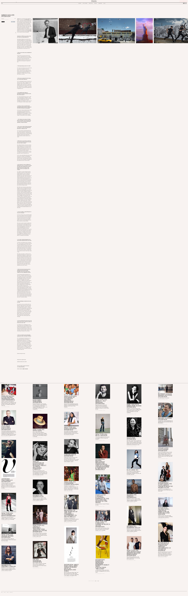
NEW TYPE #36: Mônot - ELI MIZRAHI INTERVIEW (101, 401)
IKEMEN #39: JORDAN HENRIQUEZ (132, 496)
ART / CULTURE (85, 3)
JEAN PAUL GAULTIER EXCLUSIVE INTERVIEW (6, 427)
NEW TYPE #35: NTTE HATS (39, 430)
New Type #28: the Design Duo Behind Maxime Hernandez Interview (134, 552)
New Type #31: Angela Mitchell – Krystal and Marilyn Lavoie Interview (40, 528)
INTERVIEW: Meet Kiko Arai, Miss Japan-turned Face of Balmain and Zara (71, 568)
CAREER (8, 592)
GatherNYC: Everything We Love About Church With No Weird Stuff (165, 485)
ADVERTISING (11, 592)
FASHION (79, 3)
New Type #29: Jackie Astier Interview (7, 536)
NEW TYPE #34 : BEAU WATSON (101, 434)
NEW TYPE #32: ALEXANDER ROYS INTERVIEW (8, 514)
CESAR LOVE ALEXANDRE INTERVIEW (163, 449)
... (38, 566)
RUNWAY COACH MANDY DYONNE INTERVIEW (165, 395)
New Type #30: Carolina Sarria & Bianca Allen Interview (102, 524)
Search (2, 3)
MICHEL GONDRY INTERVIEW (165, 418)
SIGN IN (185, 1)
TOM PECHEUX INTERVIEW (70, 455)
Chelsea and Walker (169, 516)
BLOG (104, 3)
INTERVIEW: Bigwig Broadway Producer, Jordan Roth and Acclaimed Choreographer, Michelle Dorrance (102, 464)
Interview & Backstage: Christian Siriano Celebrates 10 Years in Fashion (164, 546)
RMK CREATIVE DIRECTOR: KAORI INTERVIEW (134, 406)
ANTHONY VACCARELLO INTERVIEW (7, 480)
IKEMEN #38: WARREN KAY (38, 495)
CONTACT (5, 592)
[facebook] (183, 3)
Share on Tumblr (13, 21)
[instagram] (184, 3)
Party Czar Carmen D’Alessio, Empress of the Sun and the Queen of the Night (102, 498)
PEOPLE (95, 3)
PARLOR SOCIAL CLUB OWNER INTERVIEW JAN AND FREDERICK (8, 398)
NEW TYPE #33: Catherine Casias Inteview (71, 483)
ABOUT (2, 592)
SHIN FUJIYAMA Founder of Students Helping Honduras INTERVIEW (70, 399)
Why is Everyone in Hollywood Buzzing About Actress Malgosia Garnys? (39, 465)
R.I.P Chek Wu (132, 470)
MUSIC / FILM (91, 3)
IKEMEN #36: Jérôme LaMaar (8, 565)
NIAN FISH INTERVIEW (131, 438)
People (2, 18)
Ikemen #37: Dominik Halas (133, 526)
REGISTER (181, 1)
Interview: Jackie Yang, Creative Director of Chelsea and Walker (164, 511)
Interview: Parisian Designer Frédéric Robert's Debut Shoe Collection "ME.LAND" (102, 564)
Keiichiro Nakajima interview (37, 401)
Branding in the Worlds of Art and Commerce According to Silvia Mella (70, 513)
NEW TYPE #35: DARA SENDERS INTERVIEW (70, 428)
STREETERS (100, 3)
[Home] (94, 1)
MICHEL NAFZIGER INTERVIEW (37, 561)
